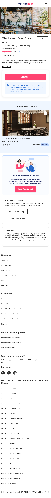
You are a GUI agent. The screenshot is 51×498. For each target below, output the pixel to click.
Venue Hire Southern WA (10, 478)
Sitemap (4, 324)
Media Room (6, 265)
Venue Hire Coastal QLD (10, 408)
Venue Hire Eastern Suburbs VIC (13, 418)
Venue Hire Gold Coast (9, 423)
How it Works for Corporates (11, 309)
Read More (6, 67)
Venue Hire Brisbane (9, 393)
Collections (5, 285)
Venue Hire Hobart (8, 428)
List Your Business (8, 348)
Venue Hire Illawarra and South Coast (15, 438)
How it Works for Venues (10, 337)
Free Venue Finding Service (11, 314)
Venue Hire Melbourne (9, 443)
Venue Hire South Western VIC (12, 473)
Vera (3, 299)
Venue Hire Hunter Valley (10, 433)
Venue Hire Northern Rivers (11, 453)
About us (4, 260)
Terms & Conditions (8, 275)
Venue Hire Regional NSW (11, 468)
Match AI (4, 304)
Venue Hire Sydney (8, 483)
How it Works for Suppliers (11, 343)
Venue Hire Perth (7, 463)
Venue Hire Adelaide (8, 388)
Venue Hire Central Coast (10, 403)
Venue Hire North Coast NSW (12, 448)
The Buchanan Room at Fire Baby (16, 138)
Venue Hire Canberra (9, 398)
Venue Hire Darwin (8, 413)
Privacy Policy (6, 270)
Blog (3, 280)
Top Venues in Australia (10, 319)
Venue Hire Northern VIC (10, 458)
